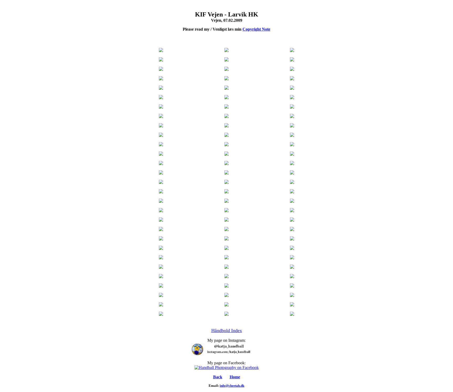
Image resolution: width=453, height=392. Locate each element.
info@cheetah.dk (232, 386)
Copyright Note (256, 29)
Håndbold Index (226, 330)
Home (235, 377)
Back (217, 377)
